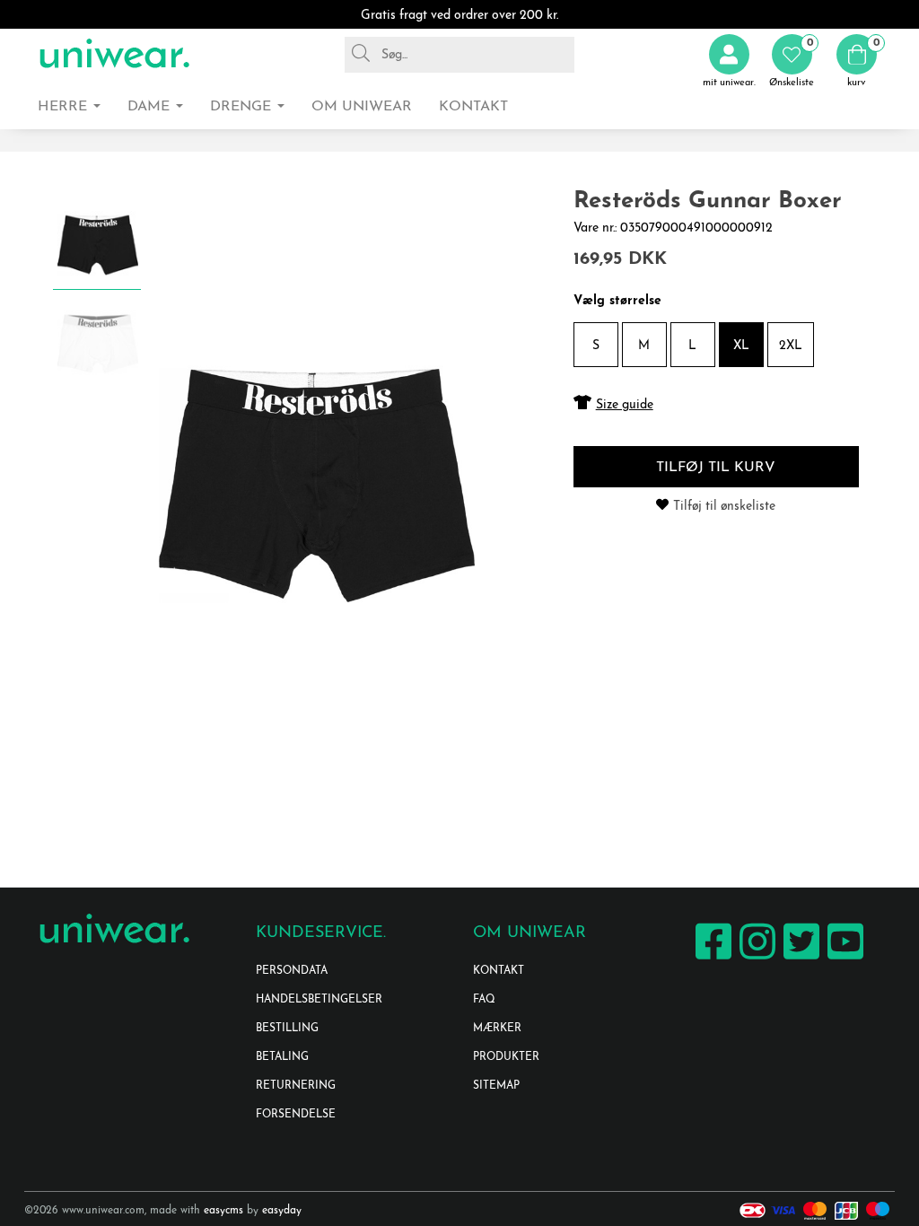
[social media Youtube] (843, 959)
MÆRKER (497, 1028)
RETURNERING (296, 1086)
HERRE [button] (65, 107)
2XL (790, 346)
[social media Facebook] (711, 959)
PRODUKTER (506, 1057)
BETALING (282, 1057)
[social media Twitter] (799, 959)
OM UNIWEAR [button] (361, 107)
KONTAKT (498, 971)
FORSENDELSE (296, 1114)
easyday (282, 1210)
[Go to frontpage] (114, 54)
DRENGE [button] (243, 107)
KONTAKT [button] (473, 107)
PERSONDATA (292, 971)
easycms (223, 1210)
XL (741, 346)
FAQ (484, 999)
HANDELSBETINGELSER (319, 999)
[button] (791, 61)
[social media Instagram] (755, 959)
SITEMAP (496, 1086)
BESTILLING (287, 1028)
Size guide (624, 405)
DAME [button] (150, 107)
